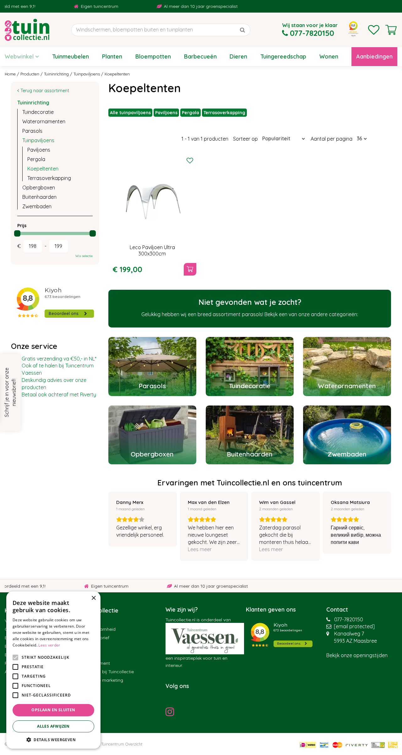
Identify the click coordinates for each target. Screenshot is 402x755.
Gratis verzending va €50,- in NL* (59, 358)
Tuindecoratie (38, 112)
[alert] (53, 670)
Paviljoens (166, 112)
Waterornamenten (43, 121)
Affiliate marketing (104, 680)
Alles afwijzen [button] (53, 726)
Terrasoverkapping (224, 112)
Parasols (32, 131)
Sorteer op (245, 139)
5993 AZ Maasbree (355, 641)
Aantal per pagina (331, 139)
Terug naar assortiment (44, 90)
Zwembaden (37, 206)
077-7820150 (348, 619)
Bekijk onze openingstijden (357, 655)
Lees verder (49, 645)
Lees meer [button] (200, 549)
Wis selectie (84, 256)
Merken (92, 654)
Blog (90, 646)
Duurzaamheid (100, 629)
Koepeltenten (42, 168)
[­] (171, 711)
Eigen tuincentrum (81, 6)
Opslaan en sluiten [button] (53, 710)
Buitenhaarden (39, 197)
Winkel (92, 621)
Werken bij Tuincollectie (109, 671)
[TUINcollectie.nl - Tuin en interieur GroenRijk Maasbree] (27, 30)
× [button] (93, 598)
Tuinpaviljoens (38, 140)
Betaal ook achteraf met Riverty (59, 394)
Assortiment (97, 663)
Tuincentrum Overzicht (121, 744)
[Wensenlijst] (373, 30)
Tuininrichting (33, 102)
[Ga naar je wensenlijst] (374, 30)
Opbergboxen (38, 187)
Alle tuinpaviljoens (130, 112)
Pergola (190, 112)
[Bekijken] (391, 30)
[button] (53, 739)
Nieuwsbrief (97, 637)
